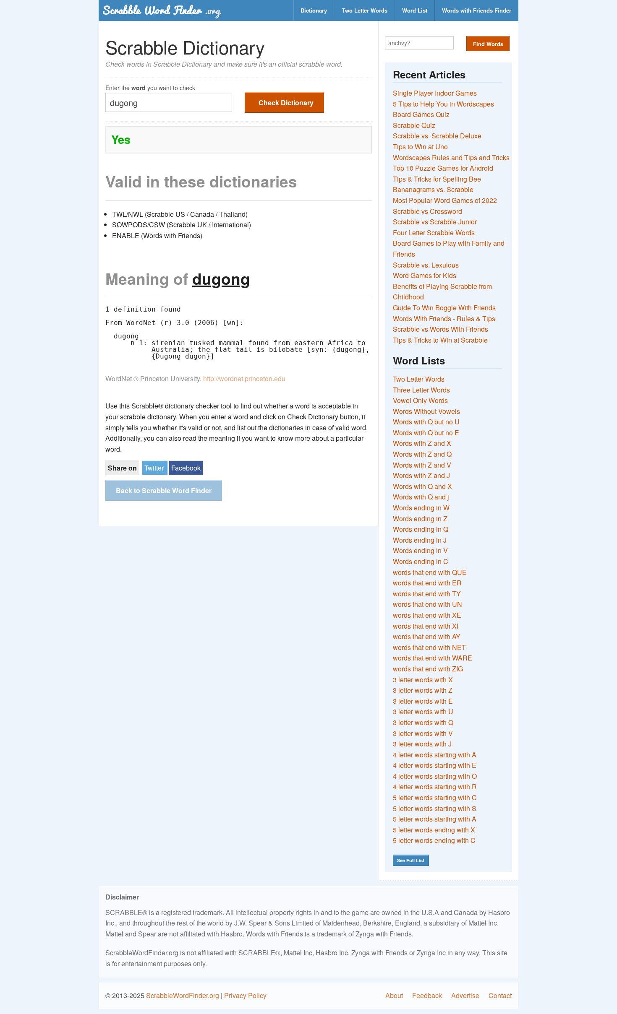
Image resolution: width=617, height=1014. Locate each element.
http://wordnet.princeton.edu (244, 378)
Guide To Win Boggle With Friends (444, 307)
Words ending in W (421, 507)
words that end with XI (425, 626)
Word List (414, 10)
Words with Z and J (421, 475)
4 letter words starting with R (435, 786)
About (394, 995)
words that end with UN (427, 604)
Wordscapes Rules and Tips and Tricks (451, 157)
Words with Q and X (422, 486)
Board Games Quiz (421, 114)
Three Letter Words (421, 390)
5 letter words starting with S (434, 808)
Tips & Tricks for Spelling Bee (437, 179)
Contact (500, 995)
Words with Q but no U (426, 421)
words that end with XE (427, 615)
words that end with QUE (430, 572)
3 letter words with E (423, 701)
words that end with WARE (432, 658)
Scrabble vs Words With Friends (440, 329)
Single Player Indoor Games (435, 93)
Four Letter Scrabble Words (434, 232)
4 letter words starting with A (434, 754)
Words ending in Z (420, 518)
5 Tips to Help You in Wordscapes (443, 104)
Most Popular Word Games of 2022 (445, 200)
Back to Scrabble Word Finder (164, 490)
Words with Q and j (421, 497)
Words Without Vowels (426, 411)
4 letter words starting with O (435, 776)
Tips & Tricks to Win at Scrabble (440, 340)
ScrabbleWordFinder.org (182, 995)
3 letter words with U (423, 711)
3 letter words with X (423, 679)
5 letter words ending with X (434, 830)
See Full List (410, 860)
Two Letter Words (364, 10)
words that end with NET (429, 647)
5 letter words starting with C (435, 797)
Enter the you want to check (150, 87)
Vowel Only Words (420, 400)
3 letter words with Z (422, 690)
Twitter (154, 468)
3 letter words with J (422, 744)
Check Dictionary (286, 102)
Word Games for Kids (424, 275)
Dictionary (314, 10)
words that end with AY (426, 636)
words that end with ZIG (428, 668)
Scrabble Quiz (414, 125)
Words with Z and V (422, 465)
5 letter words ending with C (434, 840)
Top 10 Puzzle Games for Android (443, 168)
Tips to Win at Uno (420, 146)
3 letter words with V (423, 733)
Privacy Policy (245, 995)
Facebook (186, 468)
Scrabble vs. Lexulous (426, 265)
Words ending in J (420, 540)
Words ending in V (420, 550)
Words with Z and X (422, 443)
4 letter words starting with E (434, 765)
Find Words (488, 44)
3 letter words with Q (423, 722)
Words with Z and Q (422, 454)
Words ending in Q (420, 529)
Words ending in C (420, 561)
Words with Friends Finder (476, 10)
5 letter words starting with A (434, 819)
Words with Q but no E (426, 432)
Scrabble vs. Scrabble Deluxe (437, 135)
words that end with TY (427, 593)
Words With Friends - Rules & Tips (444, 318)
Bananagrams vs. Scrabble (433, 189)
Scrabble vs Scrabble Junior (435, 221)
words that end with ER (427, 583)
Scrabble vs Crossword (427, 211)
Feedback (427, 995)
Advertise (465, 995)
